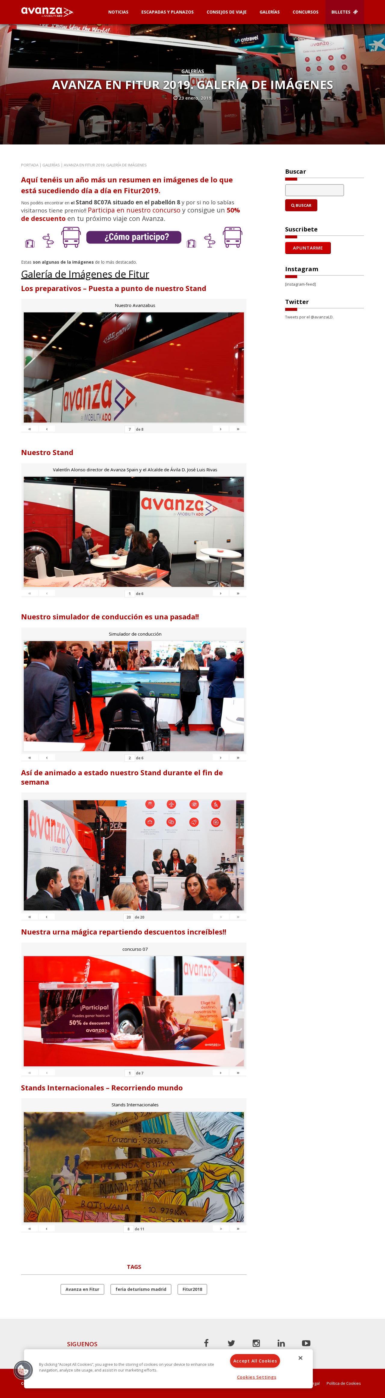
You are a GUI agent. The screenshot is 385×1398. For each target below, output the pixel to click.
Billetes (341, 12)
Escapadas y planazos (167, 12)
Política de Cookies (344, 1383)
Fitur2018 (192, 1289)
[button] (23, 1370)
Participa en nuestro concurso (134, 210)
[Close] (300, 1358)
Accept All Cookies (255, 1361)
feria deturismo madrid (141, 1289)
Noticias (118, 12)
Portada (29, 165)
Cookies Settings (256, 1377)
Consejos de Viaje (227, 12)
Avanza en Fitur (82, 1289)
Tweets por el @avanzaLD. (309, 317)
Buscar (303, 205)
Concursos (306, 12)
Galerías (270, 12)
